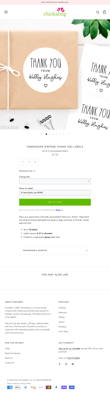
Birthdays (62, 326)
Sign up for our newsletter (69, 348)
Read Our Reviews (13, 353)
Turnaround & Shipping (35, 250)
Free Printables (73, 358)
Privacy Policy (26, 383)
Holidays (62, 307)
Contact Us (9, 362)
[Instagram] (66, 364)
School (61, 321)
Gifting (61, 317)
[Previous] (40, 134)
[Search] (97, 11)
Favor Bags (63, 331)
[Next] (69, 134)
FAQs (7, 348)
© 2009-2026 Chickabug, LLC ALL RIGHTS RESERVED (29, 380)
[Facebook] (60, 364)
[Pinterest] (73, 364)
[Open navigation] (6, 12)
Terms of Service (13, 383)
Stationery (63, 312)
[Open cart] (104, 12)
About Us (9, 358)
